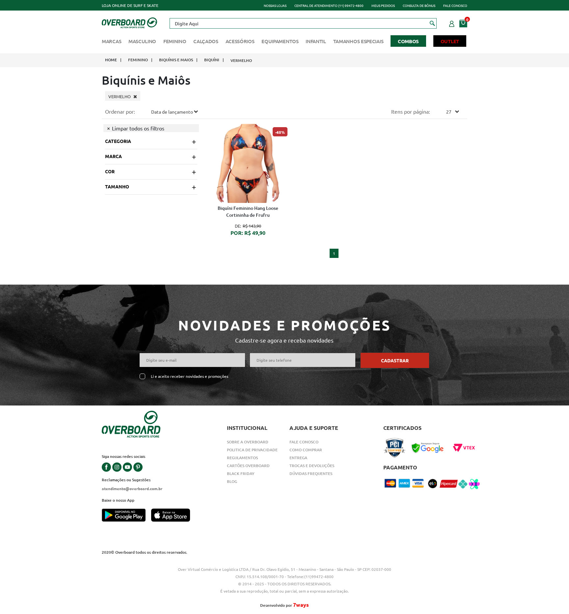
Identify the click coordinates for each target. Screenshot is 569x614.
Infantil (316, 41)
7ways (301, 604)
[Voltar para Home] (129, 22)
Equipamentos (279, 41)
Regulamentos (242, 457)
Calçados (205, 41)
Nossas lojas (275, 5)
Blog (232, 481)
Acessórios (240, 41)
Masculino (142, 41)
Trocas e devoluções (311, 465)
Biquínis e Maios (176, 60)
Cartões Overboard (248, 465)
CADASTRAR (395, 360)
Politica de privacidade (252, 450)
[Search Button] (432, 23)
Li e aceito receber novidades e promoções (189, 376)
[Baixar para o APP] (126, 516)
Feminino (174, 41)
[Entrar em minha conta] (451, 22)
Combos (408, 41)
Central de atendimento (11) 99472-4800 (329, 5)
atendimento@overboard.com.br (132, 488)
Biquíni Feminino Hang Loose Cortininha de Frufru (248, 211)
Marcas (111, 41)
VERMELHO (241, 60)
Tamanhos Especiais (358, 41)
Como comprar (305, 450)
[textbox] (303, 23)
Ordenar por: (120, 111)
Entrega (298, 457)
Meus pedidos (383, 5)
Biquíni (211, 60)
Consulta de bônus (419, 5)
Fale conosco (455, 5)
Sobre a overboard (247, 442)
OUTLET (450, 41)
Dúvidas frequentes (310, 473)
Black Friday (241, 473)
